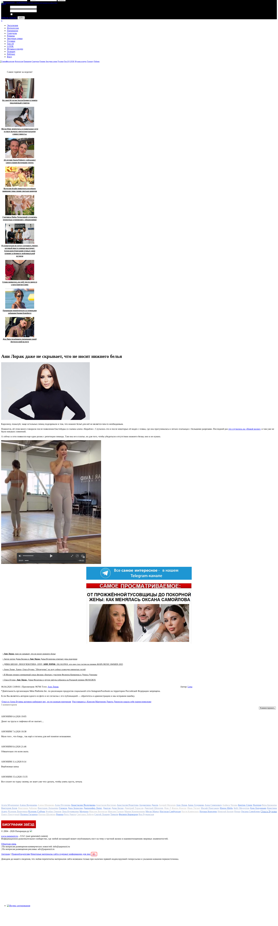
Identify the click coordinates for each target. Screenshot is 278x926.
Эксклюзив (12, 25)
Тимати (114, 814)
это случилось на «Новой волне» (244, 429)
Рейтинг (11, 54)
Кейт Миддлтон (241, 808)
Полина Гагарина (29, 814)
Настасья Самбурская (170, 811)
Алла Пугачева (62, 805)
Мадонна (83, 811)
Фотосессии (13, 28)
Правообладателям (20, 854)
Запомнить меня (21, 14)
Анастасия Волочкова (83, 805)
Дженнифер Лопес (93, 808)
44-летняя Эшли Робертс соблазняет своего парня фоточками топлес (20, 161)
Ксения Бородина (18, 811)
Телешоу (11, 51)
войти (21, 18)
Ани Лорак (53, 686)
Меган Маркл (152, 811)
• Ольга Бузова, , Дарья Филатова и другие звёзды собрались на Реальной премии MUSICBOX (49, 680)
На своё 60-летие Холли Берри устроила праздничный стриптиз (19, 101)
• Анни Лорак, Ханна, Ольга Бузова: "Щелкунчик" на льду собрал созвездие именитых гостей (44, 669)
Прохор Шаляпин (47, 814)
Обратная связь (8, 844)
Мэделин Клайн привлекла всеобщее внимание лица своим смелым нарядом (19, 190)
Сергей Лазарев (102, 814)
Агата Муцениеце (10, 805)
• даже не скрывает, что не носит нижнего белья (29, 654)
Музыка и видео (15, 49)
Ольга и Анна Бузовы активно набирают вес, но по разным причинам (36, 701)
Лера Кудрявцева (70, 811)
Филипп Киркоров (128, 814)
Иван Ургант (193, 808)
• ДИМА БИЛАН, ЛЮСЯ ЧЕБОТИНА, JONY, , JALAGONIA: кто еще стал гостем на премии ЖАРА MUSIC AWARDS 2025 (63, 664)
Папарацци (12, 30)
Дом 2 (167, 808)
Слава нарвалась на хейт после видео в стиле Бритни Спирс (19, 283)
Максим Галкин (116, 811)
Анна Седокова (196, 805)
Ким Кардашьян (258, 808)
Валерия (257, 805)
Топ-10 (10, 43)
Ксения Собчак (36, 811)
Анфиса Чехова (229, 805)
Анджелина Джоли (148, 805)
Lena (190, 686)
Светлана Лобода (85, 814)
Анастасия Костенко (106, 805)
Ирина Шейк (226, 808)
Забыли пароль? (9, 17)
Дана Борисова (75, 808)
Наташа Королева (208, 811)
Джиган (107, 808)
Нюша (237, 811)
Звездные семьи (15, 38)
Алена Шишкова (46, 805)
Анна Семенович (213, 805)
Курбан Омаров (53, 811)
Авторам (5, 854)
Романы (11, 36)
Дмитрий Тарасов (134, 808)
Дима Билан (117, 808)
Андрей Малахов (167, 805)
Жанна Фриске (179, 808)
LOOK (10, 46)
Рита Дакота (70, 814)
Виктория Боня (9, 808)
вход (3, 4)
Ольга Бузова (269, 811)
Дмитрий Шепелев (153, 808)
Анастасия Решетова (128, 805)
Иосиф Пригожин (210, 808)
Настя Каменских (190, 811)
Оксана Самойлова (250, 811)
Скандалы (12, 33)
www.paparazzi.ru (9, 836)
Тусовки (11, 41)
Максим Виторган (98, 811)
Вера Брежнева (269, 805)
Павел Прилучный (10, 814)
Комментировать (267, 708)
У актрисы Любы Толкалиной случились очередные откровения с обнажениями (19, 218)
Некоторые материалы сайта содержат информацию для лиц (63, 854)
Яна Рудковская (146, 814)
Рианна (59, 814)
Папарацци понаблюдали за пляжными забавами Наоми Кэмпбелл (20, 312)
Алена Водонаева (28, 805)
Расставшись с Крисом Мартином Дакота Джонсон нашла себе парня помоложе (111, 701)
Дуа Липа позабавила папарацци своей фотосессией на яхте (19, 340)
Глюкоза (63, 808)
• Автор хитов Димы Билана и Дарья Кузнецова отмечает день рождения (40, 659)
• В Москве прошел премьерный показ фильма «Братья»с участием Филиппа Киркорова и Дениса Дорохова (50, 675)
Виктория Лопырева (48, 808)
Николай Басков (226, 811)
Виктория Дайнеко (27, 808)
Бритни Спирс (245, 805)
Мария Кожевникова (134, 811)
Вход (9, 56)
